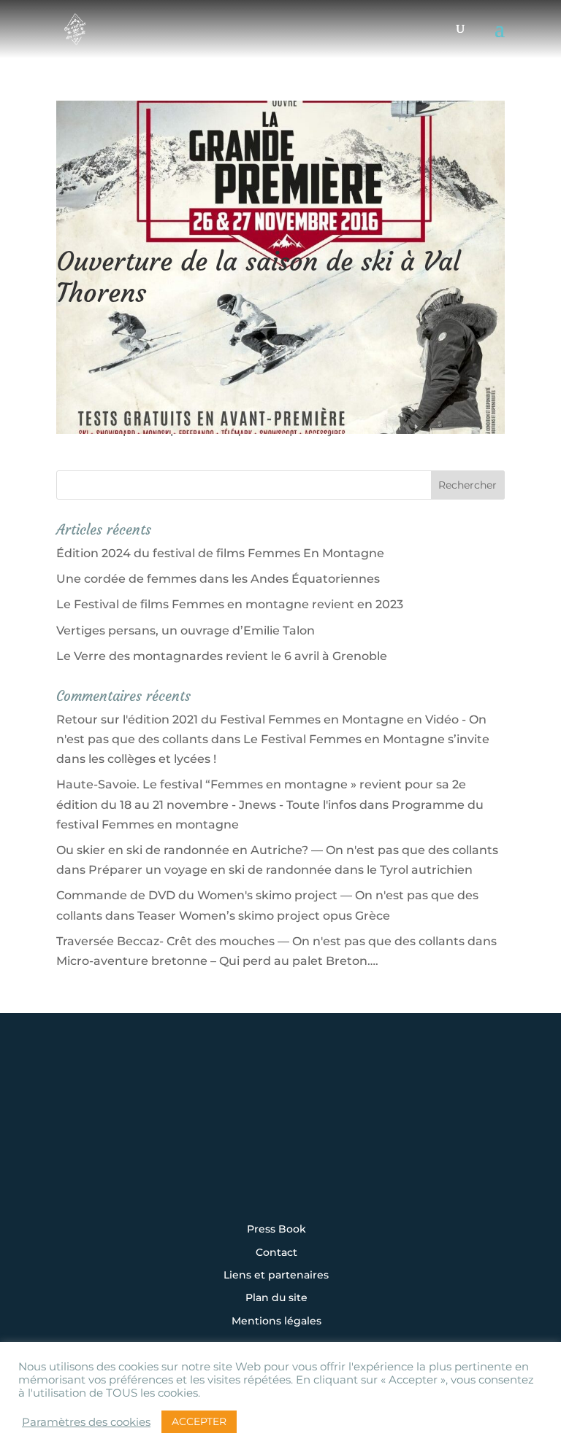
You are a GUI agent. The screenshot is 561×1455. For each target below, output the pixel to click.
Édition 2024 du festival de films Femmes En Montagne (220, 553)
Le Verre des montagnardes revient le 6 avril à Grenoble (221, 656)
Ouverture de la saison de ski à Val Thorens (258, 277)
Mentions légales (276, 1321)
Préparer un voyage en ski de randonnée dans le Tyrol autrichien (280, 870)
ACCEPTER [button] (199, 1421)
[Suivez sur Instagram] (190, 1137)
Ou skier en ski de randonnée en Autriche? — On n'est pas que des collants (277, 850)
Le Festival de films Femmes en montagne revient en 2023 (229, 604)
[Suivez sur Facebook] (235, 1137)
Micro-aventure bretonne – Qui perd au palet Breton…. (217, 961)
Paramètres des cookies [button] (86, 1422)
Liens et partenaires (276, 1275)
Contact (276, 1253)
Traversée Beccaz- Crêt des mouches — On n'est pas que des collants (260, 941)
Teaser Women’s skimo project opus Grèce (263, 916)
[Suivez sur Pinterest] (371, 1137)
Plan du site (276, 1298)
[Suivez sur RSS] (280, 1176)
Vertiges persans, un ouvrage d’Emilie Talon (185, 630)
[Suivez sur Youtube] (326, 1137)
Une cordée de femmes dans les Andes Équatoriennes (218, 579)
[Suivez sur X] (280, 1137)
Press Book (276, 1229)
